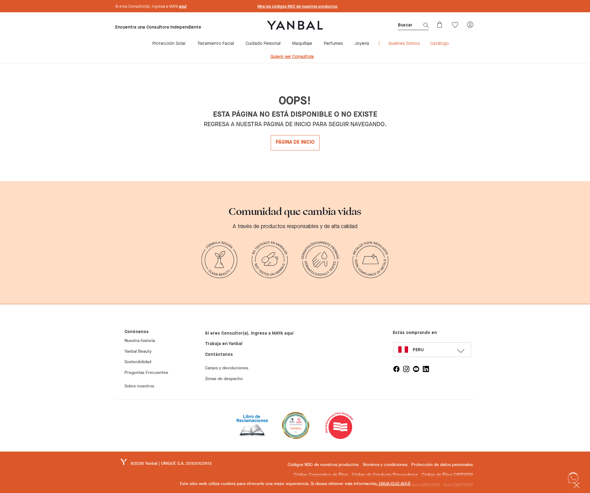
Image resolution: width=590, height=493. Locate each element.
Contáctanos (219, 354)
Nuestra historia (139, 341)
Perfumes (333, 43)
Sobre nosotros (139, 386)
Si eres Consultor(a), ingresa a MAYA (151, 7)
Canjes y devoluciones (226, 368)
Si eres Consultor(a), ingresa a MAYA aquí (249, 333)
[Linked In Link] (426, 369)
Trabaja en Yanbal (223, 344)
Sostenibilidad (137, 362)
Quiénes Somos (404, 43)
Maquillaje (302, 43)
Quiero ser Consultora (292, 57)
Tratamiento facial (215, 43)
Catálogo (439, 43)
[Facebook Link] (396, 369)
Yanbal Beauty (137, 351)
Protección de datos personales (442, 465)
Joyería (362, 43)
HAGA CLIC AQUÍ (394, 484)
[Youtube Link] (416, 369)
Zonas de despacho (224, 379)
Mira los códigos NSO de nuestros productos (297, 7)
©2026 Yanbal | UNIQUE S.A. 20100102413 (171, 463)
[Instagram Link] (406, 369)
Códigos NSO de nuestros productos (323, 465)
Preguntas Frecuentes (146, 372)
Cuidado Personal (263, 43)
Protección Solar (169, 43)
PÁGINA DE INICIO (295, 142)
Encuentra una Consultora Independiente (158, 27)
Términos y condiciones (384, 465)
